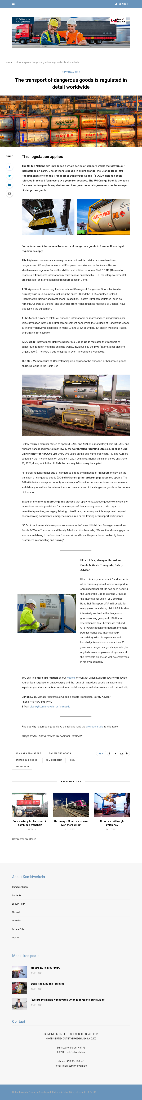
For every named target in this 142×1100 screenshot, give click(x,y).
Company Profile (20, 887)
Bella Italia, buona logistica (47, 983)
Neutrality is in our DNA (45, 967)
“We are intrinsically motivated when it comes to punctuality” (68, 999)
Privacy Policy (18, 929)
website (71, 677)
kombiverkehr (54, 760)
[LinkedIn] (9, 184)
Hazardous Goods (26, 760)
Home (9, 62)
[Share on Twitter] (9, 175)
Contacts (16, 895)
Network (16, 912)
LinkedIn (16, 920)
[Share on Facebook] (9, 166)
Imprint (15, 937)
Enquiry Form (18, 904)
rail (72, 760)
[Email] (9, 193)
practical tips (71, 72)
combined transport (28, 753)
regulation (22, 767)
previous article (94, 726)
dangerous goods (60, 753)
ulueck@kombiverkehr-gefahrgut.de (50, 706)
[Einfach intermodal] (71, 32)
